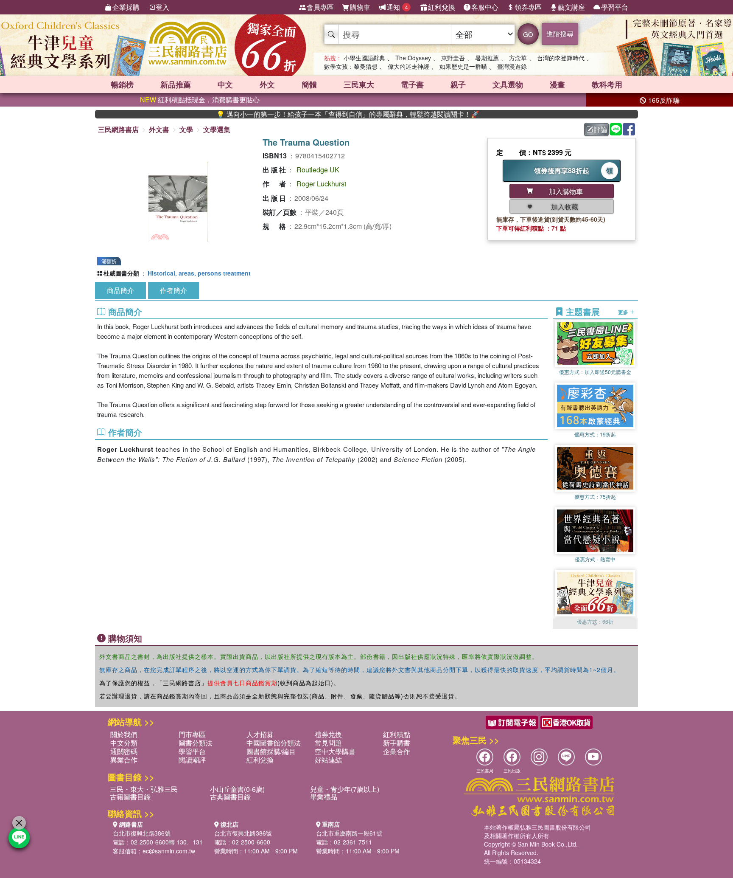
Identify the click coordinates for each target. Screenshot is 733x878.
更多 (623, 311)
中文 (225, 84)
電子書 (412, 84)
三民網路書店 (118, 129)
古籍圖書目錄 (130, 797)
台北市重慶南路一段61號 (349, 833)
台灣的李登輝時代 (561, 57)
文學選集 (216, 129)
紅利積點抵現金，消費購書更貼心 (200, 99)
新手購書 (396, 743)
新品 (175, 84)
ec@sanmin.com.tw (169, 851)
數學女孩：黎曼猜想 (351, 66)
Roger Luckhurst (321, 184)
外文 (267, 84)
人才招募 (260, 734)
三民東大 (359, 84)
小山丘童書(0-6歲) (237, 789)
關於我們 (123, 734)
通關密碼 (123, 751)
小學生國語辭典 (364, 57)
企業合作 (396, 751)
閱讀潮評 (192, 760)
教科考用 (607, 84)
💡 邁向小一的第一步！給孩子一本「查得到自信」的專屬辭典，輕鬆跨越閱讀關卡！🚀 (320, 114)
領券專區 (528, 7)
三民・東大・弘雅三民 (144, 789)
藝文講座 (571, 7)
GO (528, 34)
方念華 (518, 57)
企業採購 (126, 7)
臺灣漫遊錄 (512, 66)
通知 (397, 7)
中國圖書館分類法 (273, 743)
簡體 (309, 84)
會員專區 (320, 7)
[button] (595, 625)
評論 (600, 129)
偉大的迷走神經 (408, 66)
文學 (186, 129)
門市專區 (192, 734)
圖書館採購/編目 (271, 751)
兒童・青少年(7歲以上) (344, 789)
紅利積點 (396, 734)
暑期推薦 (487, 57)
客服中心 (484, 7)
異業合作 (123, 760)
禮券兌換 (328, 734)
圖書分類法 (196, 743)
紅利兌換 (441, 7)
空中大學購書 (335, 751)
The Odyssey (413, 57)
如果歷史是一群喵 (463, 66)
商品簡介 (120, 290)
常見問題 (328, 743)
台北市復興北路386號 (142, 833)
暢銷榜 (122, 84)
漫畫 (557, 84)
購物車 (360, 7)
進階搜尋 (560, 34)
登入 (162, 7)
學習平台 (614, 7)
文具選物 (507, 84)
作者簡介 (173, 290)
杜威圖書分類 (121, 273)
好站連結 (328, 760)
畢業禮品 (323, 797)
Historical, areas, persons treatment (199, 273)
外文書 (159, 129)
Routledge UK (318, 169)
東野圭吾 (453, 57)
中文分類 (123, 743)
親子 (458, 84)
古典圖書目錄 (230, 797)
